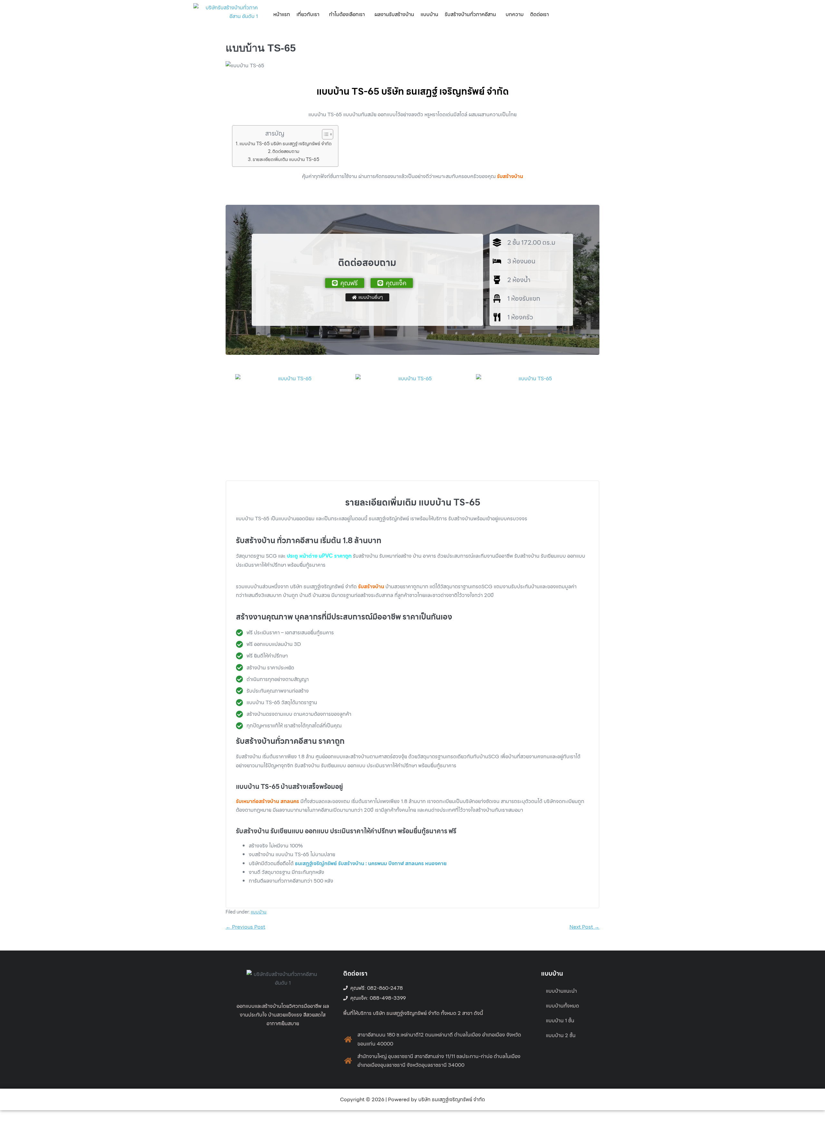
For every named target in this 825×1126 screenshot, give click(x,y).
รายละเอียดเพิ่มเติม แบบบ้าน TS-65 (286, 159)
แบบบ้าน (429, 14)
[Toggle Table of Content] (324, 134)
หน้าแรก (281, 14)
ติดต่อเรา (539, 14)
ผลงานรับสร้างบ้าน (394, 14)
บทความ (515, 14)
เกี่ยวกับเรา (307, 14)
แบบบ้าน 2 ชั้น (561, 1035)
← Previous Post (245, 927)
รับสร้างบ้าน (510, 176)
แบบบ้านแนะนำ (561, 991)
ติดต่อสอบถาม (285, 151)
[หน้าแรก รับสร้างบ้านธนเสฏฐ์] (225, 14)
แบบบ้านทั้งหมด (562, 1006)
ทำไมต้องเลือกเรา (347, 14)
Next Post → (584, 927)
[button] (309, 14)
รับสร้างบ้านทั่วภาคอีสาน (470, 14)
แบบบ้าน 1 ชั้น (560, 1021)
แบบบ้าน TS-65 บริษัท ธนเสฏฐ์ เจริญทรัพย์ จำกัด (285, 143)
